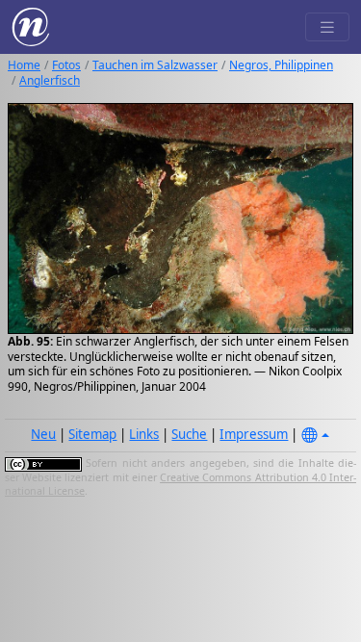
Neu (43, 434)
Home (24, 65)
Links (144, 434)
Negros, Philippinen (281, 65)
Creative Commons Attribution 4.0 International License (180, 484)
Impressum (253, 434)
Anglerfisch (49, 80)
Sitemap (92, 434)
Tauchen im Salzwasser (155, 65)
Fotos (66, 65)
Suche (189, 434)
